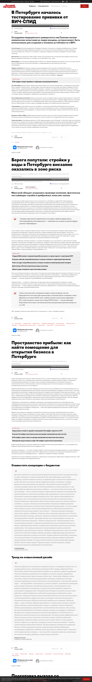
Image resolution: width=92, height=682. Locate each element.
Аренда (16, 654)
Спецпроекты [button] (43, 6)
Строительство (27, 323)
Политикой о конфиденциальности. (39, 679)
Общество (31, 654)
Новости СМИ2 (16, 152)
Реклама (64, 6)
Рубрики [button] (32, 6)
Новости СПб (50, 325)
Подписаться (46, 1)
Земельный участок (70, 323)
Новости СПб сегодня (60, 325)
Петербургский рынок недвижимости (27, 325)
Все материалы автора (31, 33)
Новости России (41, 325)
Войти (84, 6)
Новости (17, 142)
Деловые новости (60, 323)
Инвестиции (68, 654)
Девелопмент (18, 323)
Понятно (86, 679)
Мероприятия (55, 6)
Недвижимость (36, 323)
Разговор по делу (23, 654)
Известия (60, 75)
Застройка (14, 325)
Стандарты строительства (48, 323)
